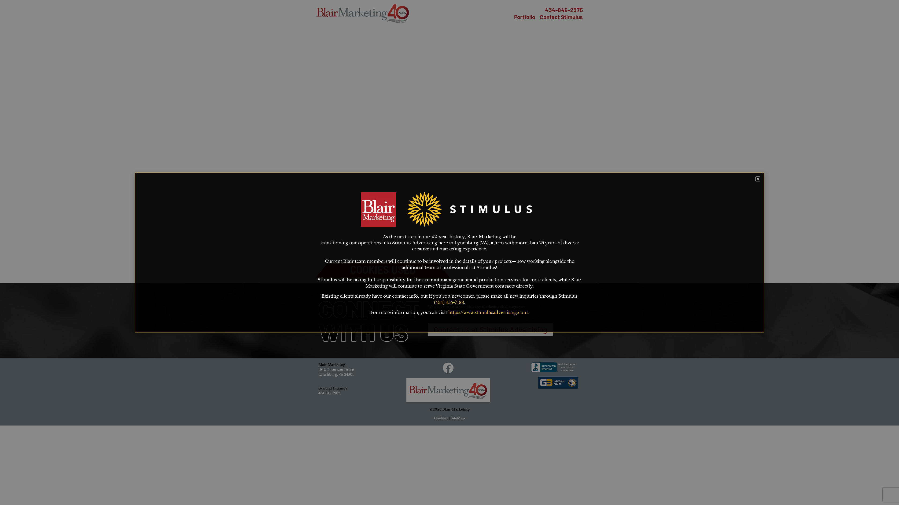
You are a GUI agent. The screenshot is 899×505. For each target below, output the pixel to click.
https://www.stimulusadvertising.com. (488, 312)
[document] (449, 252)
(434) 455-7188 (449, 302)
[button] (757, 179)
